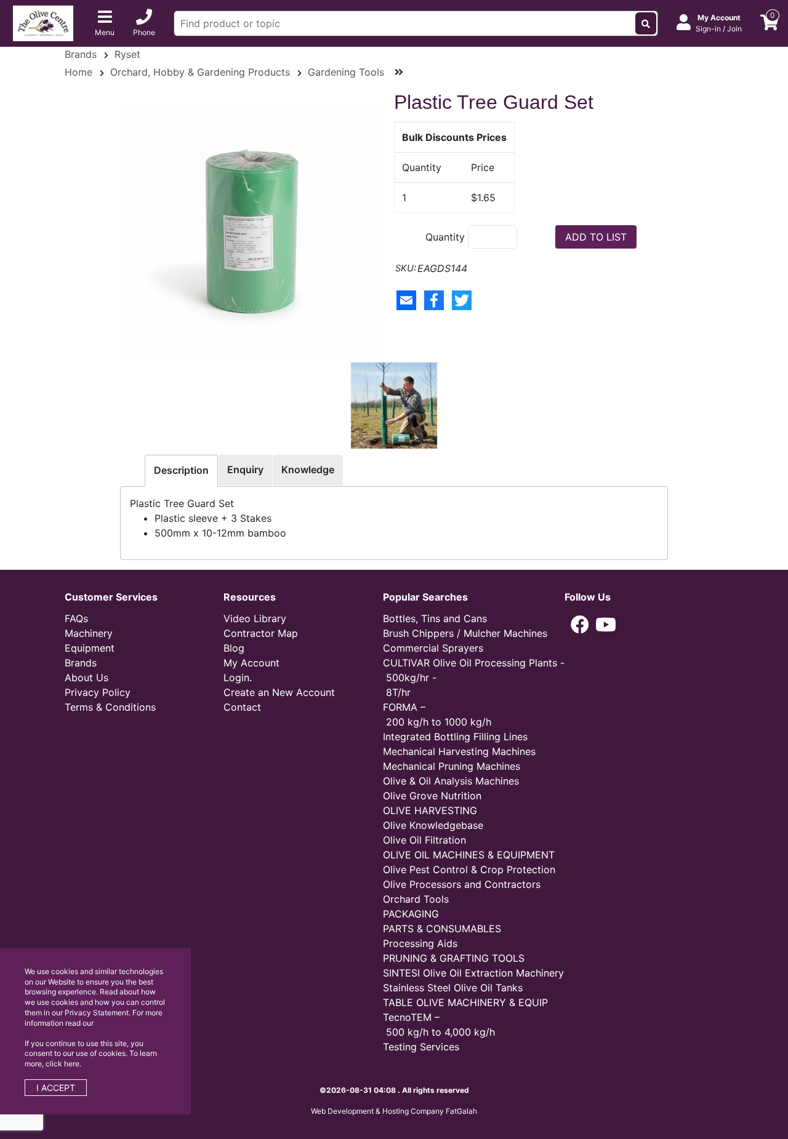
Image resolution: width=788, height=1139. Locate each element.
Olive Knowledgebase (433, 825)
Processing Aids (420, 943)
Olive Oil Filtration (424, 840)
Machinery (89, 633)
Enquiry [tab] (245, 469)
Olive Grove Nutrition (432, 795)
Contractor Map (260, 633)
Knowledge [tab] (307, 469)
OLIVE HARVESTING (430, 810)
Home (78, 72)
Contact (242, 707)
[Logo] (43, 22)
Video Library (254, 618)
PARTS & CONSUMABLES (442, 928)
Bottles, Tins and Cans (435, 618)
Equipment (90, 648)
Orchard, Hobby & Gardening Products (200, 72)
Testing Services (421, 1047)
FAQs (76, 618)
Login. (237, 677)
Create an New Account (279, 692)
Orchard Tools (416, 899)
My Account (251, 663)
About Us (86, 677)
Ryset (127, 54)
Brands (81, 54)
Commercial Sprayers (433, 648)
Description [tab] (181, 470)
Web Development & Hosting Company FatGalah (394, 1111)
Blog (233, 648)
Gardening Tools (346, 72)
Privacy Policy (98, 692)
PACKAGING (411, 914)
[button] (580, 624)
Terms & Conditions (110, 707)
